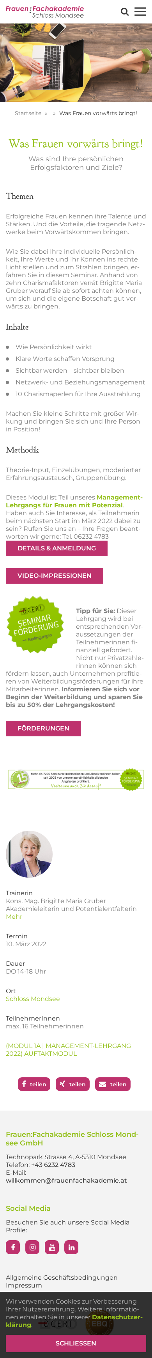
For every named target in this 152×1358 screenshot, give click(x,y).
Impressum (24, 1285)
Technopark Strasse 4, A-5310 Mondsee (66, 1157)
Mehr (14, 916)
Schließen (76, 1343)
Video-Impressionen (55, 575)
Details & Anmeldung (57, 548)
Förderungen (43, 728)
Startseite (29, 113)
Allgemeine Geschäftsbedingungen (62, 1277)
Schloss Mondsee (33, 999)
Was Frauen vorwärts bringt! (98, 113)
